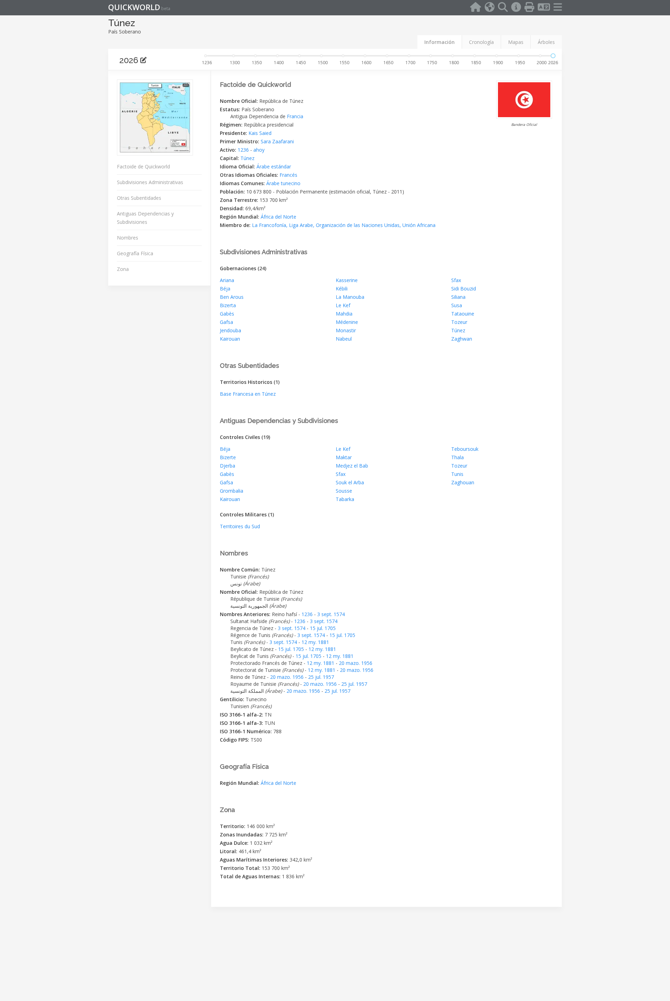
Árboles (546, 42)
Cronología (481, 42)
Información (439, 42)
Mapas (515, 42)
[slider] (553, 55)
